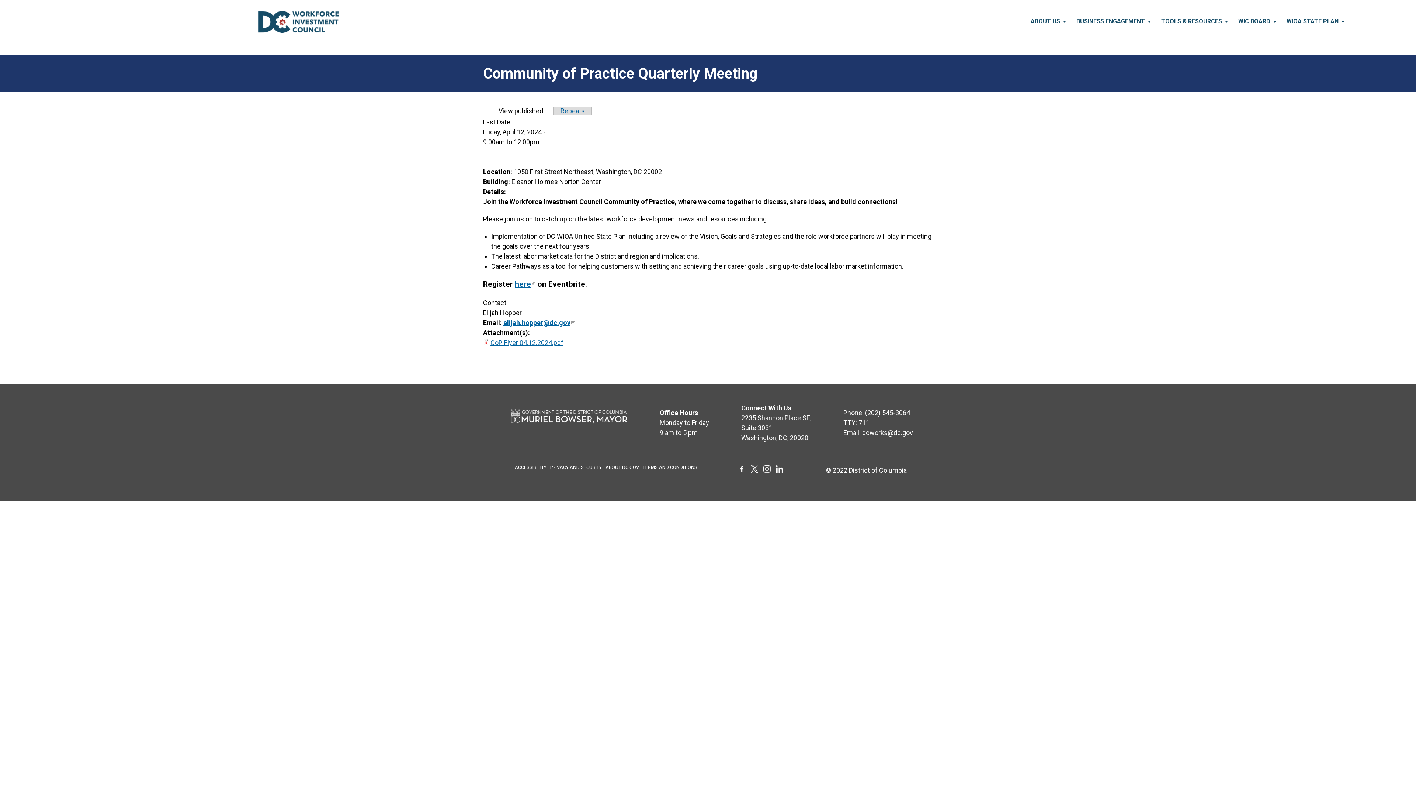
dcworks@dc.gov (887, 433)
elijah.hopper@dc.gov (536, 323)
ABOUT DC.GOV (622, 467)
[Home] (298, 30)
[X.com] (754, 470)
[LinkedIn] (779, 470)
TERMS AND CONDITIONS (670, 467)
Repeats (572, 111)
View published (524, 111)
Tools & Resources (1191, 21)
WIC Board (1254, 21)
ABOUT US (1045, 21)
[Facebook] (741, 470)
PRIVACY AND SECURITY (576, 467)
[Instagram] (767, 470)
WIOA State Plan (1313, 21)
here (523, 284)
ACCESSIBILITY (530, 467)
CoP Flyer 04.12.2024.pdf (526, 342)
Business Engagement (1110, 21)
